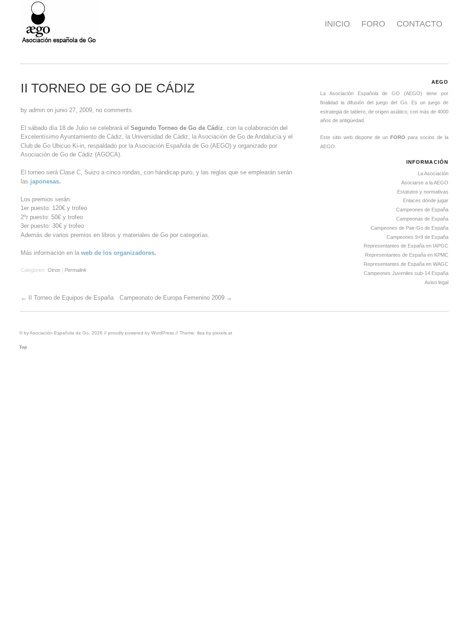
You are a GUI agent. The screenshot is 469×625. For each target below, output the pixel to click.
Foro (373, 23)
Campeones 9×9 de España (417, 237)
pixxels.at (222, 332)
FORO (397, 137)
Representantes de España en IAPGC (406, 245)
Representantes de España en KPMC (406, 255)
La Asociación (433, 173)
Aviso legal (436, 282)
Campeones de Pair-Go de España (409, 228)
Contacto (419, 23)
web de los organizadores (117, 252)
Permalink (76, 270)
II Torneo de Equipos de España (71, 297)
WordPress (162, 332)
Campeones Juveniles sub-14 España (406, 273)
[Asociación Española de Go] (60, 41)
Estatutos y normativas (422, 191)
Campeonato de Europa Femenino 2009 (172, 297)
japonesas (44, 181)
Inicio (337, 23)
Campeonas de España (422, 218)
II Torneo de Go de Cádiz (108, 88)
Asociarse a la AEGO (424, 182)
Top (23, 347)
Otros (54, 270)
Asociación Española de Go (59, 332)
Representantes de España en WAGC (406, 264)
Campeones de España (422, 209)
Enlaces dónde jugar (425, 200)
